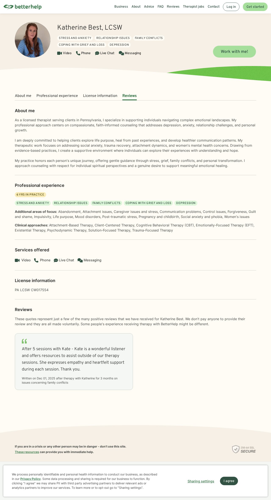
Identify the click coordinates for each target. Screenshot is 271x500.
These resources (27, 452)
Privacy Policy (30, 479)
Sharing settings (201, 481)
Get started (255, 7)
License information (100, 96)
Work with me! (234, 52)
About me (23, 96)
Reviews (129, 96)
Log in (231, 7)
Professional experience (57, 96)
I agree (229, 481)
